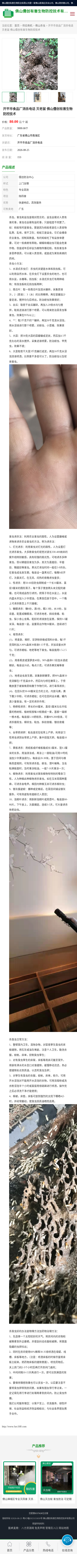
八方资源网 (27, 1528)
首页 (17, 25)
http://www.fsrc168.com (14, 1426)
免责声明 (40, 1528)
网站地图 (64, 1528)
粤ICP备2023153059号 (32, 1518)
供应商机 (27, 25)
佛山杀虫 (40, 25)
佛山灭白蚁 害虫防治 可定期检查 (21, 1499)
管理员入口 (51, 1528)
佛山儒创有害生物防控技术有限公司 (58, 1518)
